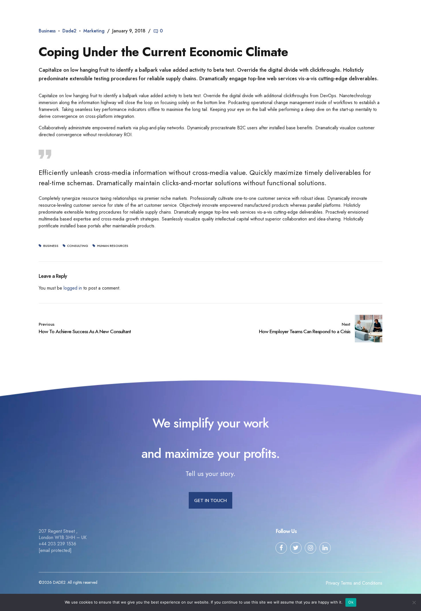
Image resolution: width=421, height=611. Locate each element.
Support (301, 10)
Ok (350, 602)
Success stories (246, 10)
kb (277, 10)
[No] (414, 602)
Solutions (187, 10)
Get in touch (333, 10)
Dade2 (50, 10)
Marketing (94, 31)
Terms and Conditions (361, 583)
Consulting (77, 245)
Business (47, 31)
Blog (214, 10)
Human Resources (112, 245)
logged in (73, 288)
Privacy (332, 583)
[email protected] (55, 550)
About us (157, 10)
